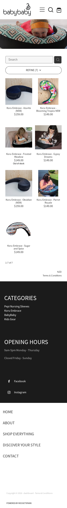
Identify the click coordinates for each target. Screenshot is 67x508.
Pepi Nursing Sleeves (16, 306)
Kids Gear (10, 319)
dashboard (29, 493)
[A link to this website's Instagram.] (17, 469)
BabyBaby (10, 315)
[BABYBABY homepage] (20, 9)
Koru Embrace (12, 311)
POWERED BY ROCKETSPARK (19, 503)
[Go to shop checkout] (59, 9)
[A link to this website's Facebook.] (8, 469)
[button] (50, 9)
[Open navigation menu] (42, 9)
